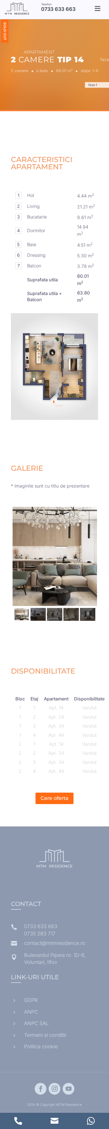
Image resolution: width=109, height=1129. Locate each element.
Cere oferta (54, 798)
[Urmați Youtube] (68, 1089)
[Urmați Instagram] (54, 1089)
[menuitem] (98, 8)
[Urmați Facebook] (40, 1089)
